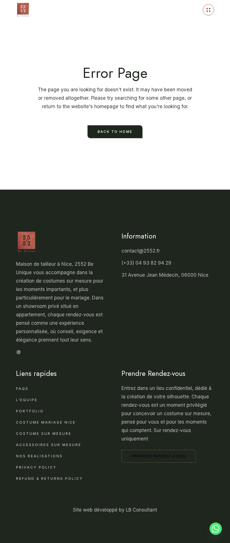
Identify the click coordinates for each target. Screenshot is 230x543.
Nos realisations (39, 456)
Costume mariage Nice (46, 422)
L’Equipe (27, 400)
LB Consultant (141, 510)
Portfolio (30, 411)
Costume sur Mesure (44, 433)
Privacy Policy (36, 467)
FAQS (22, 389)
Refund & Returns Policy (49, 478)
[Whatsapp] (216, 530)
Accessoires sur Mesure (48, 445)
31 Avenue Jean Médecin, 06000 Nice (164, 275)
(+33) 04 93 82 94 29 (147, 263)
